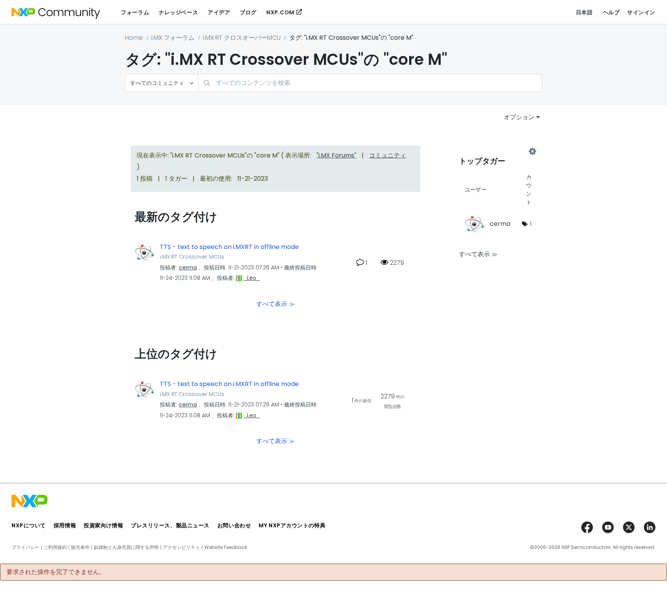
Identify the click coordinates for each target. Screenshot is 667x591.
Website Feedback (225, 547)
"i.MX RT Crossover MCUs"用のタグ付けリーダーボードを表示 (495, 151)
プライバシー (25, 547)
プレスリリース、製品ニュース (170, 525)
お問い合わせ (234, 525)
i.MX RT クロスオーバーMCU (242, 37)
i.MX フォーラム (173, 37)
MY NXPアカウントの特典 (292, 525)
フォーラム (135, 12)
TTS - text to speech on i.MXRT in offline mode (229, 247)
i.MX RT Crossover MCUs (192, 257)
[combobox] (370, 83)
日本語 (584, 12)
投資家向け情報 (103, 525)
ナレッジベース (178, 12)
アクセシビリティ (181, 547)
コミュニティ (387, 155)
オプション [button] (519, 117)
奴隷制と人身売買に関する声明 (126, 547)
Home (134, 37)
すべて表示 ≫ (275, 304)
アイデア (219, 12)
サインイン (641, 12)
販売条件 (80, 547)
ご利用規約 (55, 547)
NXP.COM (280, 12)
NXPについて (29, 525)
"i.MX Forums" (336, 155)
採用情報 (65, 525)
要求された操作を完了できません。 (56, 572)
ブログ (248, 12)
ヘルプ (611, 12)
